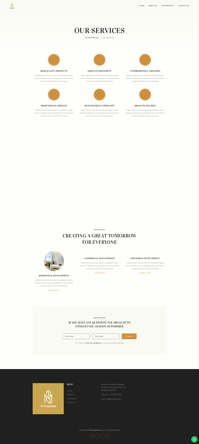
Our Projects (167, 6)
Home (141, 6)
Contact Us (183, 6)
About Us (153, 6)
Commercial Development (99, 258)
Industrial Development (145, 258)
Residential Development (54, 275)
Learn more (54, 290)
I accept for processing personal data (101, 343)
